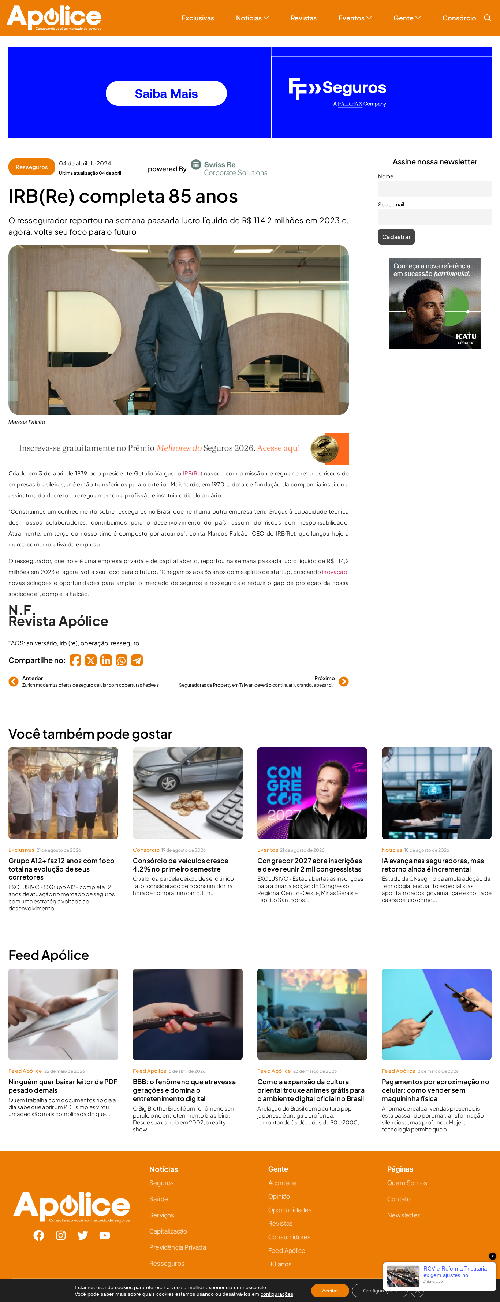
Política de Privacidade (260, 723)
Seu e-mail (179, 662)
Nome (173, 629)
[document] (250, 651)
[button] (331, 569)
